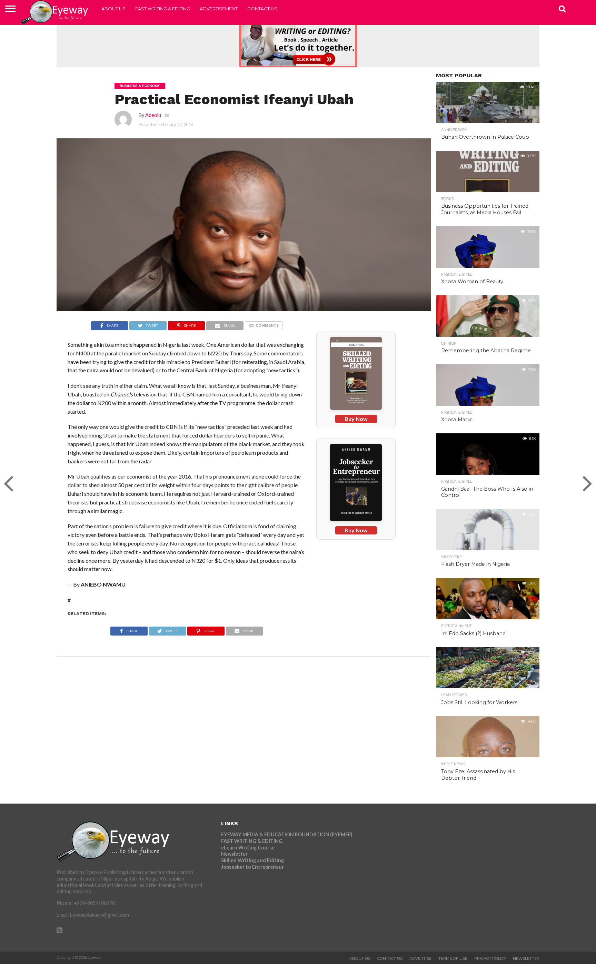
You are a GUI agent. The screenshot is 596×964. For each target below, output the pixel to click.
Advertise (420, 958)
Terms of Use (452, 958)
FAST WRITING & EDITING (162, 8)
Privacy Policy (490, 958)
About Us (113, 8)
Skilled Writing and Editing (252, 860)
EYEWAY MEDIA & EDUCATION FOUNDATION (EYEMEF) (286, 834)
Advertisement (219, 8)
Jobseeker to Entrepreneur (252, 867)
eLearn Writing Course (248, 847)
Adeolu (153, 115)
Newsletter (234, 854)
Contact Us (262, 8)
